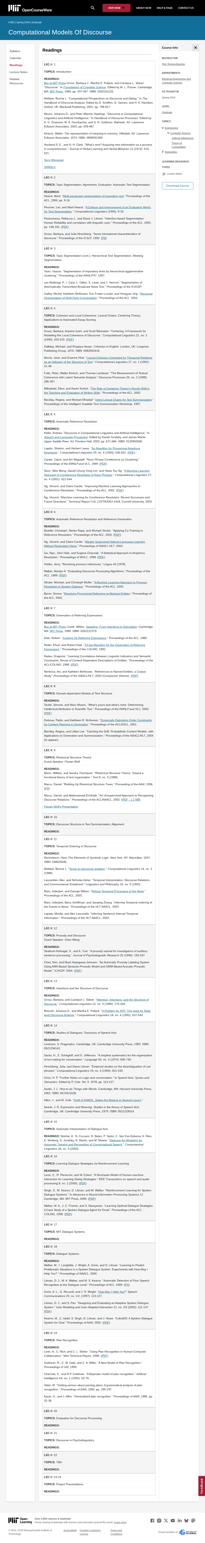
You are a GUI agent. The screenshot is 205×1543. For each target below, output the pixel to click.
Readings (16, 65)
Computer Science (180, 133)
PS (104, 238)
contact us (186, 8)
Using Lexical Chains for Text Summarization (123, 399)
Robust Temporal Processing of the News (118, 891)
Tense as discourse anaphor (87, 868)
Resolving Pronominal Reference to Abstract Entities (97, 593)
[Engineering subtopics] (163, 128)
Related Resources (16, 81)
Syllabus (15, 51)
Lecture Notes (18, 72)
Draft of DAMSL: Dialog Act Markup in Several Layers (107, 1100)
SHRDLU (49, 167)
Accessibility (70, 1530)
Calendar (15, 58)
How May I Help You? (112, 1291)
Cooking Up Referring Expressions (84, 638)
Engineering (171, 128)
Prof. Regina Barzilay (173, 64)
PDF (65, 226)
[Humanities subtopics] (163, 152)
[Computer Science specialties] (169, 133)
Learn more (120, 1522)
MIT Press (56, 91)
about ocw (143, 8)
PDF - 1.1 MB (131, 799)
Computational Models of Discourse (60, 32)
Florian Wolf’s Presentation (61, 806)
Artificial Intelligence (183, 138)
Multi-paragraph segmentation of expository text (93, 196)
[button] (177, 185)
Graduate (167, 112)
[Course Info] (195, 47)
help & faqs (165, 8)
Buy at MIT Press (55, 83)
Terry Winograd (53, 160)
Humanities (171, 152)
